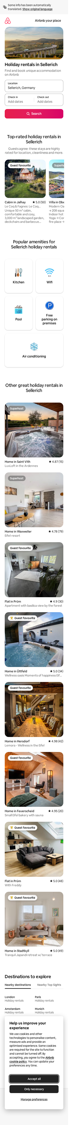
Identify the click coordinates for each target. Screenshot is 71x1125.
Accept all (34, 1079)
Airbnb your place (48, 21)
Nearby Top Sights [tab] (49, 985)
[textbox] (19, 101)
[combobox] (34, 87)
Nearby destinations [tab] (18, 985)
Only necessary (34, 1089)
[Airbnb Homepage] (8, 20)
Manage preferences (34, 1099)
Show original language (37, 9)
